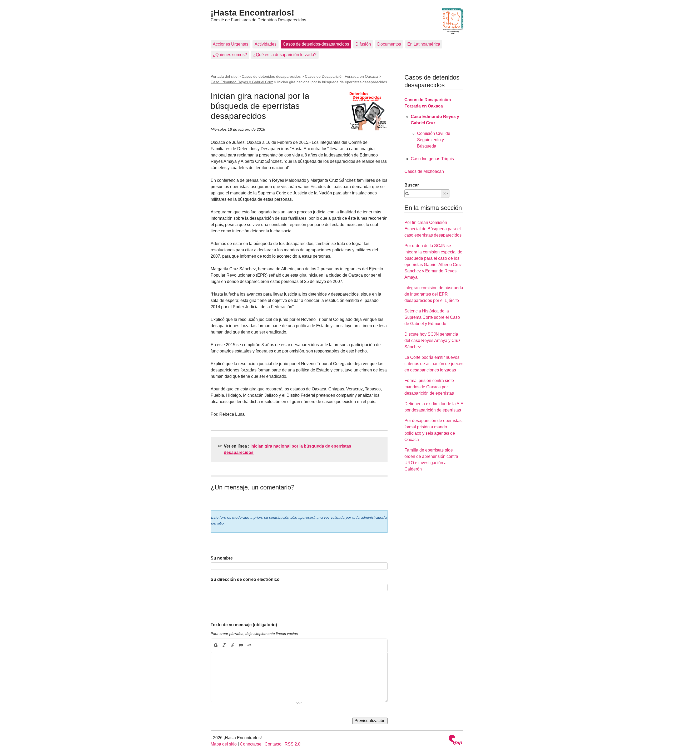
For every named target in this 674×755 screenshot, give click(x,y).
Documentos (389, 44)
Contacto (273, 744)
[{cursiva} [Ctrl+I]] (224, 645)
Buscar (411, 185)
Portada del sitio (224, 76)
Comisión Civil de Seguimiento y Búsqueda (433, 139)
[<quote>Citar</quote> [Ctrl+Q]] (241, 645)
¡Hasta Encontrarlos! (252, 12)
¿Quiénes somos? (230, 54)
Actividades (265, 44)
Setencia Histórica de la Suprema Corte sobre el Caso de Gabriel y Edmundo (432, 317)
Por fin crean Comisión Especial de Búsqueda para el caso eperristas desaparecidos (433, 228)
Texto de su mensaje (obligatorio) (244, 624)
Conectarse (250, 744)
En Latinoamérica (423, 44)
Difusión (363, 44)
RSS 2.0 (292, 744)
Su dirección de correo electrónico (245, 579)
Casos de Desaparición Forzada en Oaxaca (341, 76)
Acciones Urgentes (230, 44)
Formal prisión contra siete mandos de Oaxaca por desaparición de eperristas (429, 386)
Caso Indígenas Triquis (432, 158)
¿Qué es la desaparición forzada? (284, 54)
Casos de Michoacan (424, 171)
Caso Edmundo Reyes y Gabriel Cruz (242, 82)
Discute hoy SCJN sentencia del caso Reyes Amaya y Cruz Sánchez (432, 340)
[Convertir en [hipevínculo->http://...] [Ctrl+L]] (232, 645)
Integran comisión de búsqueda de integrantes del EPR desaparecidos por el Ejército (433, 294)
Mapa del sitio (224, 744)
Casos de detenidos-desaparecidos (316, 44)
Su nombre (222, 558)
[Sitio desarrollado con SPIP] (455, 741)
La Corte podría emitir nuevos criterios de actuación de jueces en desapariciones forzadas (433, 363)
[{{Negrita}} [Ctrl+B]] (215, 645)
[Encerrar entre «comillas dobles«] (249, 645)
